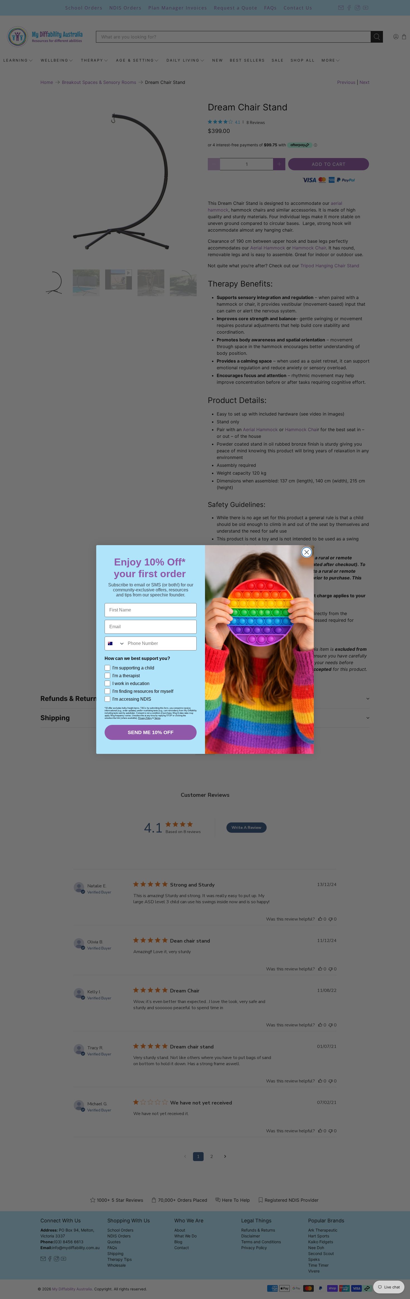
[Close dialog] (307, 552)
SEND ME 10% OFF (150, 732)
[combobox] (115, 643)
